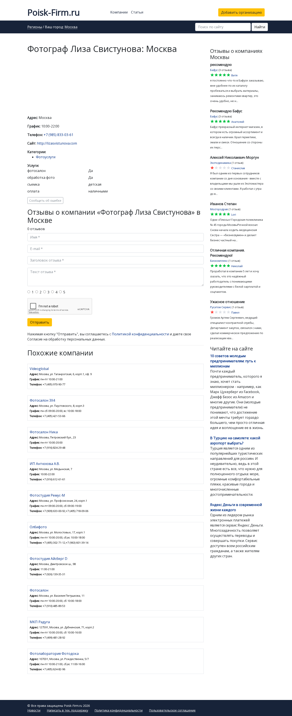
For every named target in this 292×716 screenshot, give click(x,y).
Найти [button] (259, 27)
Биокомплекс (219, 261)
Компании (119, 12)
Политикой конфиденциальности (140, 334)
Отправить (39, 322)
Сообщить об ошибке (45, 200)
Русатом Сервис (220, 307)
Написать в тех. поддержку (67, 710)
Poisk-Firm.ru (53, 12)
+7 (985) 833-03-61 (58, 134)
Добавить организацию (241, 12)
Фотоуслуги (45, 157)
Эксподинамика (220, 163)
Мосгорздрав (219, 209)
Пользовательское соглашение (172, 710)
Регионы (34, 27)
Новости (33, 710)
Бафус (214, 70)
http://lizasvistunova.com (57, 143)
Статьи (137, 12)
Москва (71, 27)
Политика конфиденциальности (118, 710)
